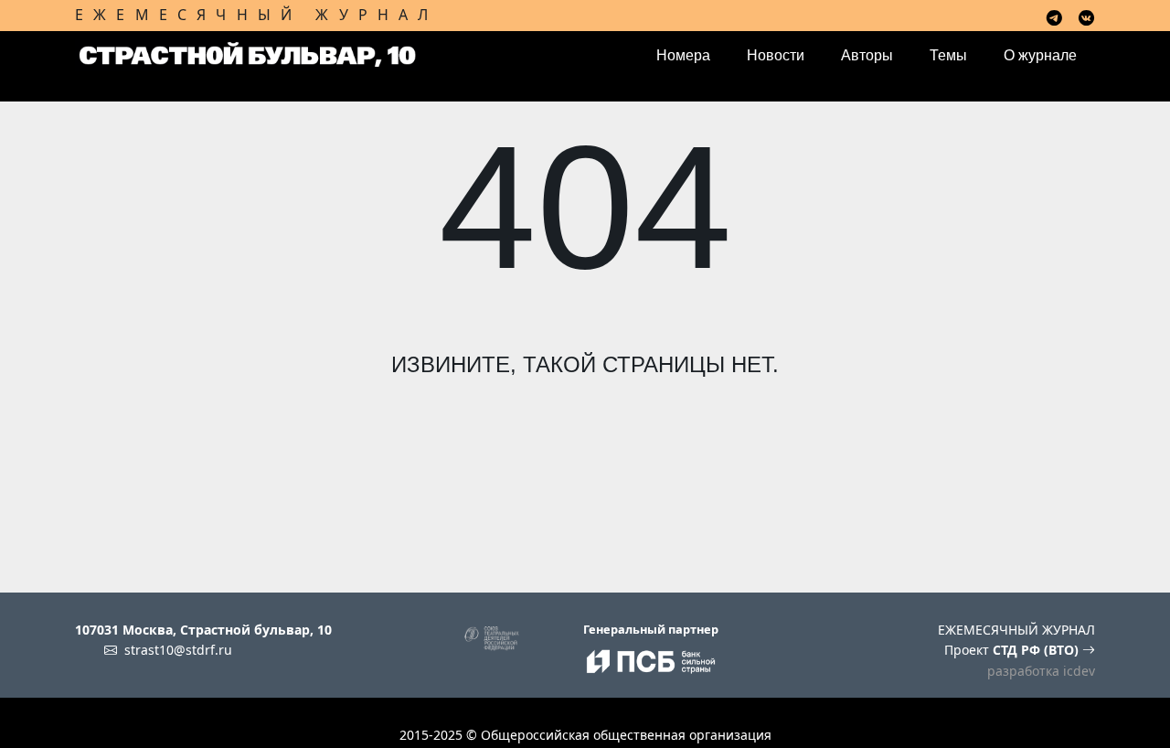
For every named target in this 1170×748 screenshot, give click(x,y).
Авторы (867, 55)
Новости (775, 55)
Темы (948, 55)
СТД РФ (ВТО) (1037, 649)
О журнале (1040, 55)
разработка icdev (1041, 670)
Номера (683, 55)
